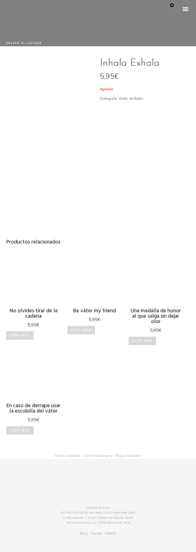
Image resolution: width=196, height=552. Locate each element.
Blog (84, 533)
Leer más (20, 335)
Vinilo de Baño (131, 98)
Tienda (96, 533)
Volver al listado (24, 43)
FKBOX (110, 533)
